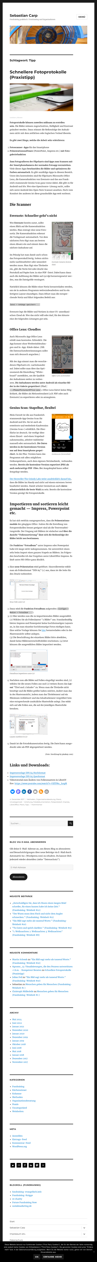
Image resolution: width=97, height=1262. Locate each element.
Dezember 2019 (20, 1037)
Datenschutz (16, 1240)
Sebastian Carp (24, 15)
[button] (12, 791)
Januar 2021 (18, 1026)
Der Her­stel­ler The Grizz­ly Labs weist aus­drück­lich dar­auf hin (40, 479)
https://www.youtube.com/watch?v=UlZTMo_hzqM (41, 783)
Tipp (27, 805)
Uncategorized (16, 802)
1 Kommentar (36, 805)
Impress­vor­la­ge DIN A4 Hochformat (28, 773)
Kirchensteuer (19, 1090)
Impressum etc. (18, 1234)
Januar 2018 (18, 1055)
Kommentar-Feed (21, 1143)
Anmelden (17, 1136)
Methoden (31, 799)
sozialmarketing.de (22, 1206)
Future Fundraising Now (24, 1202)
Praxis (58, 799)
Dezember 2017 (20, 1058)
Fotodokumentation (41, 802)
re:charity (17, 1199)
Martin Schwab (19, 959)
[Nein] (94, 1251)
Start (12, 1221)
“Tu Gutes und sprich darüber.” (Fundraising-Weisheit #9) (42, 928)
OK (37, 1257)
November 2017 (20, 1062)
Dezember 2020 (20, 1030)
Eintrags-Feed (19, 1139)
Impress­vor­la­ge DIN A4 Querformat (27, 776)
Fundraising (18, 1086)
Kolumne (16, 1093)
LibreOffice (14, 805)
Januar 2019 (18, 1040)
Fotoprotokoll (56, 802)
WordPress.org (19, 1146)
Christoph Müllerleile (22, 991)
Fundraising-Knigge (22, 1195)
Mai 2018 (16, 1051)
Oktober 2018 (19, 1044)
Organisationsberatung (45, 799)
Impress (66, 802)
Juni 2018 (16, 1048)
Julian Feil (17, 977)
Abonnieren (19, 877)
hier (44, 630)
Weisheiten (18, 1111)
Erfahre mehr (52, 1257)
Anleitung (28, 802)
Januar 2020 (18, 1033)
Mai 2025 (17, 1019)
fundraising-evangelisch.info (27, 1191)
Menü (81, 17)
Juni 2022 (17, 1023)
